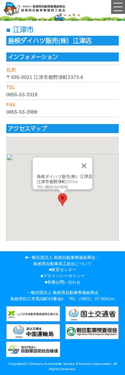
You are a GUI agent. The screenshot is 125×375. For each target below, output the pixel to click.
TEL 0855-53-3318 (52, 187)
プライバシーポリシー (64, 276)
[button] (62, 199)
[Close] (84, 165)
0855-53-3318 (22, 94)
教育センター (63, 269)
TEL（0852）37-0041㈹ (92, 298)
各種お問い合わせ (64, 282)
